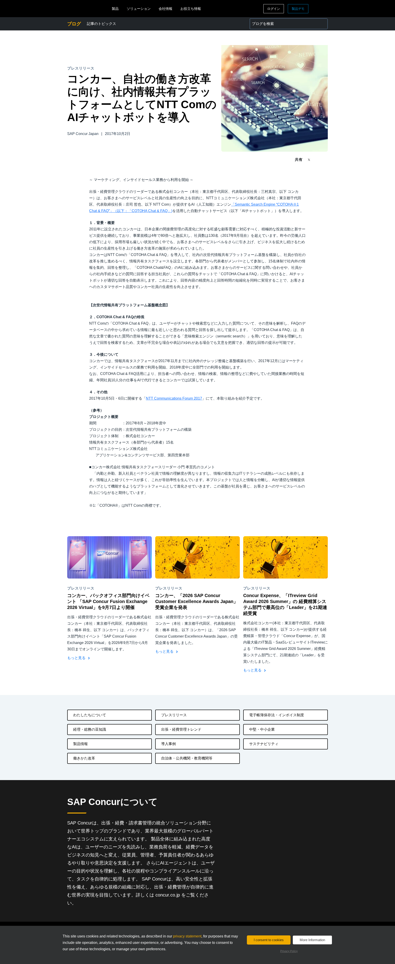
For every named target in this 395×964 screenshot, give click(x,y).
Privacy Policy (289, 951)
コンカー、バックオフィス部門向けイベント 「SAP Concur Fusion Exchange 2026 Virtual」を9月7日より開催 (108, 601)
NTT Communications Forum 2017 (174, 398)
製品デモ (298, 9)
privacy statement (187, 936)
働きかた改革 (84, 758)
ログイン (273, 9)
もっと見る (76, 658)
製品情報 (80, 744)
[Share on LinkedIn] (326, 160)
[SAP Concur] (88, 8)
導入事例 (168, 744)
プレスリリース (174, 715)
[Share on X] (309, 159)
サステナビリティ (263, 744)
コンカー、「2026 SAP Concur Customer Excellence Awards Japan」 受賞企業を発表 (196, 601)
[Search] (322, 24)
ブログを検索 (261, 21)
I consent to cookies (269, 940)
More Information (312, 940)
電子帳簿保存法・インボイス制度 (276, 715)
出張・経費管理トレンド (181, 729)
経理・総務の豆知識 (89, 729)
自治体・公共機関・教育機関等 (186, 758)
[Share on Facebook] (317, 160)
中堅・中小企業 (262, 729)
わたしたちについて (89, 715)
